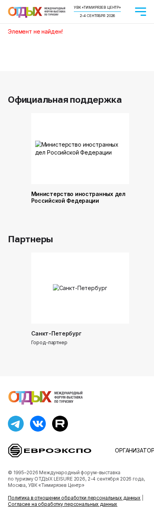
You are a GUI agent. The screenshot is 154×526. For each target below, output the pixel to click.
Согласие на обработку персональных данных (62, 504)
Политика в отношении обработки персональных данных (74, 498)
